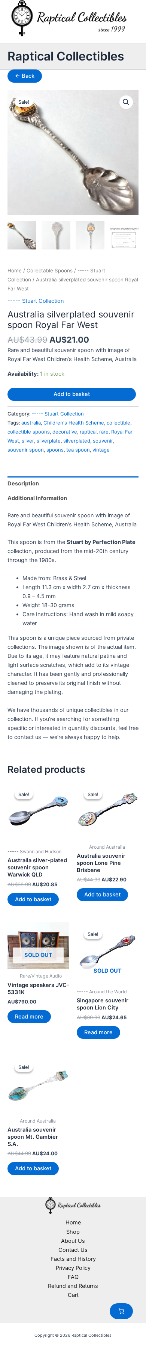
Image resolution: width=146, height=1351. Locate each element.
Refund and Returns (73, 1286)
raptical (88, 432)
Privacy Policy (73, 1268)
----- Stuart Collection (35, 301)
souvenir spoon (25, 450)
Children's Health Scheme (73, 423)
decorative (64, 432)
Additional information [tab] (37, 498)
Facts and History (73, 1259)
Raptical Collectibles (65, 56)
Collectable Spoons (50, 270)
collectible (118, 423)
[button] (126, 102)
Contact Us (73, 1250)
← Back (24, 76)
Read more (29, 1016)
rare (104, 432)
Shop (73, 1232)
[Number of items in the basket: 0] (121, 1311)
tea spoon (78, 450)
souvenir (103, 441)
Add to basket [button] (33, 899)
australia (31, 423)
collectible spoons (28, 432)
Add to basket (72, 394)
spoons (55, 450)
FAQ (73, 1277)
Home (14, 270)
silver (28, 441)
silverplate (49, 441)
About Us (73, 1241)
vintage (101, 450)
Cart (73, 1295)
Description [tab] (23, 483)
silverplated (76, 441)
